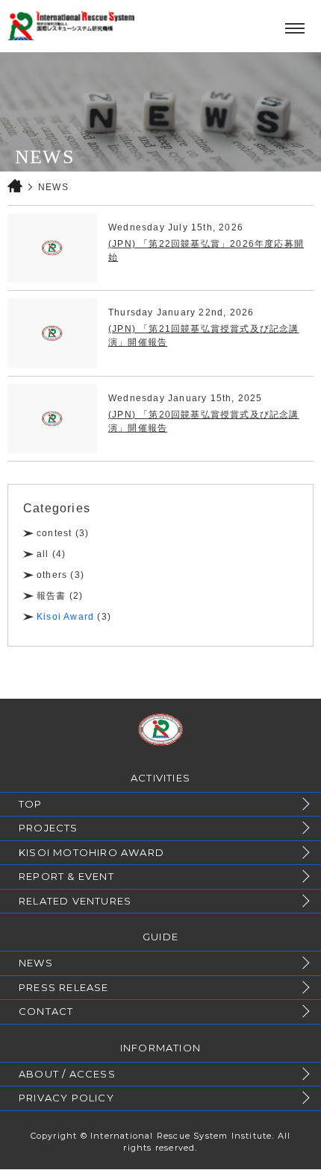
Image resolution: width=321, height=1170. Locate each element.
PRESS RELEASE (64, 987)
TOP (31, 804)
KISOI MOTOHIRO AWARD (91, 852)
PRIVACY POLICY (66, 1098)
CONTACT (46, 1011)
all (43, 554)
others (52, 575)
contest (54, 533)
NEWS (36, 963)
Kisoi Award (65, 616)
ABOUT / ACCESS (67, 1074)
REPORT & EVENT (66, 876)
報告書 (51, 596)
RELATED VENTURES (75, 901)
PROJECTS (48, 828)
